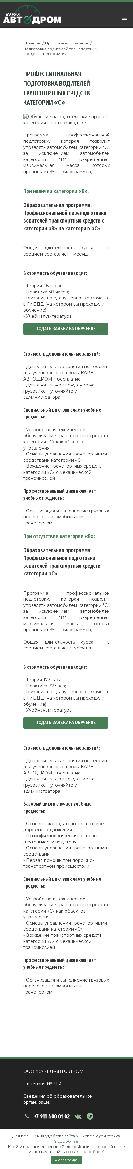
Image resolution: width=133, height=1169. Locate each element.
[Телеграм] (91, 1116)
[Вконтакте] (79, 1116)
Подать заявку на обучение (66, 328)
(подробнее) (66, 1141)
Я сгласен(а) (66, 1159)
